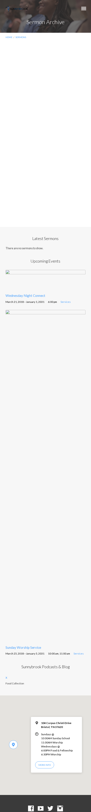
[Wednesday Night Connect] (46, 287)
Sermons (20, 37)
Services (66, 301)
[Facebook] (31, 809)
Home (9, 37)
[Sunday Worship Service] (46, 639)
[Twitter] (50, 809)
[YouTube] (41, 809)
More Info (44, 765)
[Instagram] (60, 809)
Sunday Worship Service (23, 647)
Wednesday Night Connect (25, 296)
